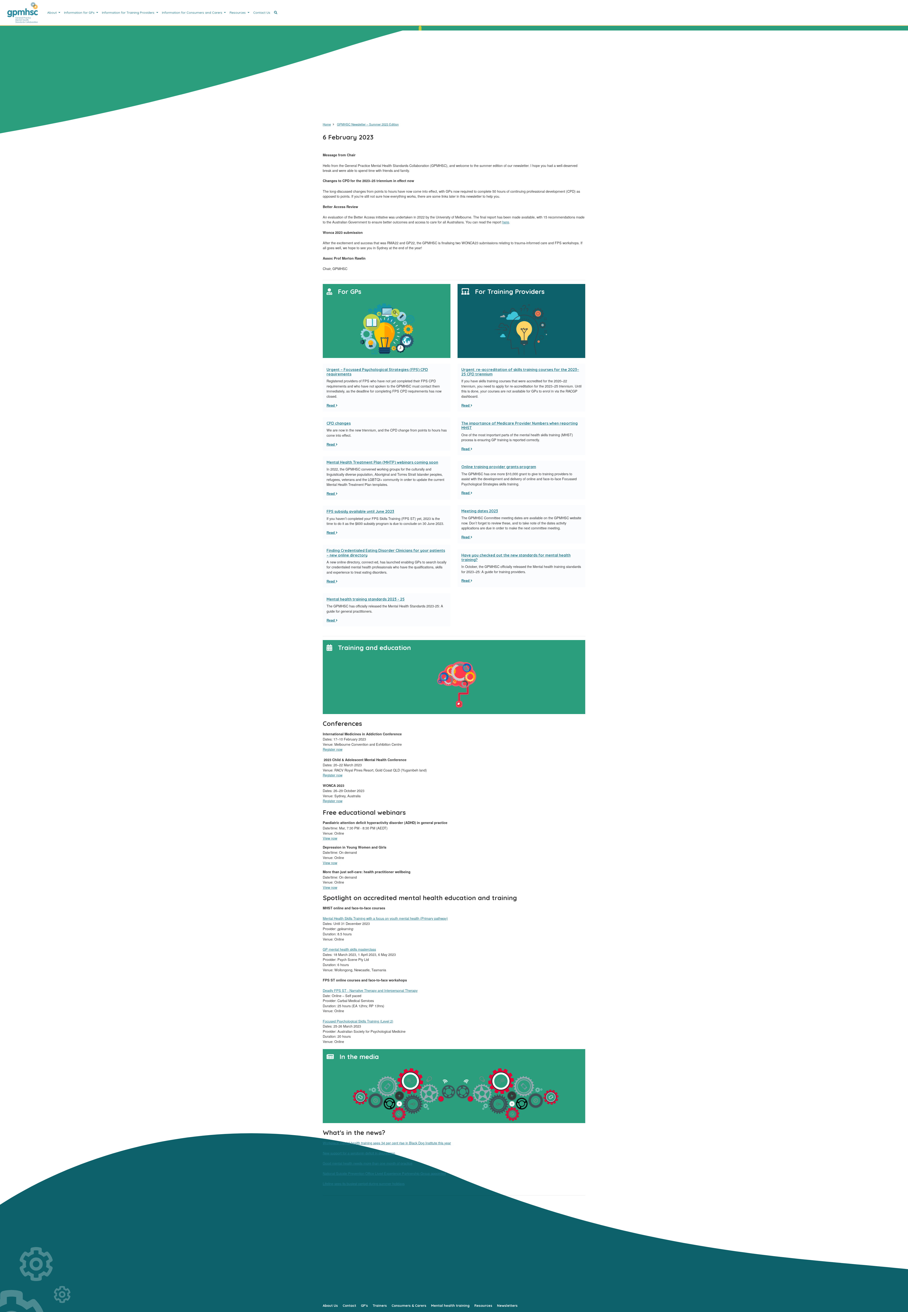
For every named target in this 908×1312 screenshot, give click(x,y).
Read (331, 405)
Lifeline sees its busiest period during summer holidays (364, 1183)
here (505, 221)
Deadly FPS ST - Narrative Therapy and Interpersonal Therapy (370, 990)
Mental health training (450, 1305)
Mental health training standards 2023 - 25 (366, 599)
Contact (349, 1305)
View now (330, 838)
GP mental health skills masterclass (349, 949)
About (52, 12)
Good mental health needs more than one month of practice (367, 1163)
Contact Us (261, 12)
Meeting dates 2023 (479, 511)
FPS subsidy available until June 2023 (360, 511)
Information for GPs (80, 12)
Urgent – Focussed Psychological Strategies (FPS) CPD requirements (377, 371)
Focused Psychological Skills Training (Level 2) (358, 1021)
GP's (364, 1305)
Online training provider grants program (498, 466)
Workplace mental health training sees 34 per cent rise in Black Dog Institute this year (387, 1142)
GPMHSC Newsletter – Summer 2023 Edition (368, 124)
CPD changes (339, 423)
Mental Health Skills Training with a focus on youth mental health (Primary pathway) (385, 918)
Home (327, 124)
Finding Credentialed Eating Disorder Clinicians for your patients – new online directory (386, 552)
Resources (238, 12)
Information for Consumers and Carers (192, 12)
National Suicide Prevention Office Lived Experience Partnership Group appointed (384, 1173)
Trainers (380, 1305)
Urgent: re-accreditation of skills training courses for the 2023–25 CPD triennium (520, 371)
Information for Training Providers (128, 12)
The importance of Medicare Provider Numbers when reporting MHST (519, 425)
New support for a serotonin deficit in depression (359, 1153)
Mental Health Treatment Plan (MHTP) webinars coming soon (382, 462)
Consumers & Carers (409, 1305)
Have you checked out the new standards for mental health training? (516, 557)
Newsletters (507, 1305)
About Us (330, 1305)
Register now (332, 749)
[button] (275, 12)
